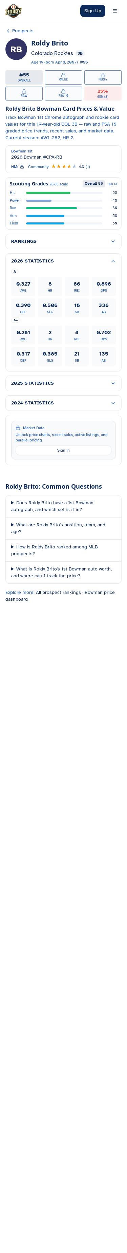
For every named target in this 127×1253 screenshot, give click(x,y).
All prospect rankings (58, 592)
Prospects (23, 31)
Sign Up (92, 11)
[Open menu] (115, 11)
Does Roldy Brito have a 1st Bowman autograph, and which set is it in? (52, 506)
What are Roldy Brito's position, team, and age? (58, 528)
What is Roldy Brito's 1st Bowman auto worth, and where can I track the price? (61, 572)
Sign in (63, 450)
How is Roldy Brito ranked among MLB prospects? (54, 550)
